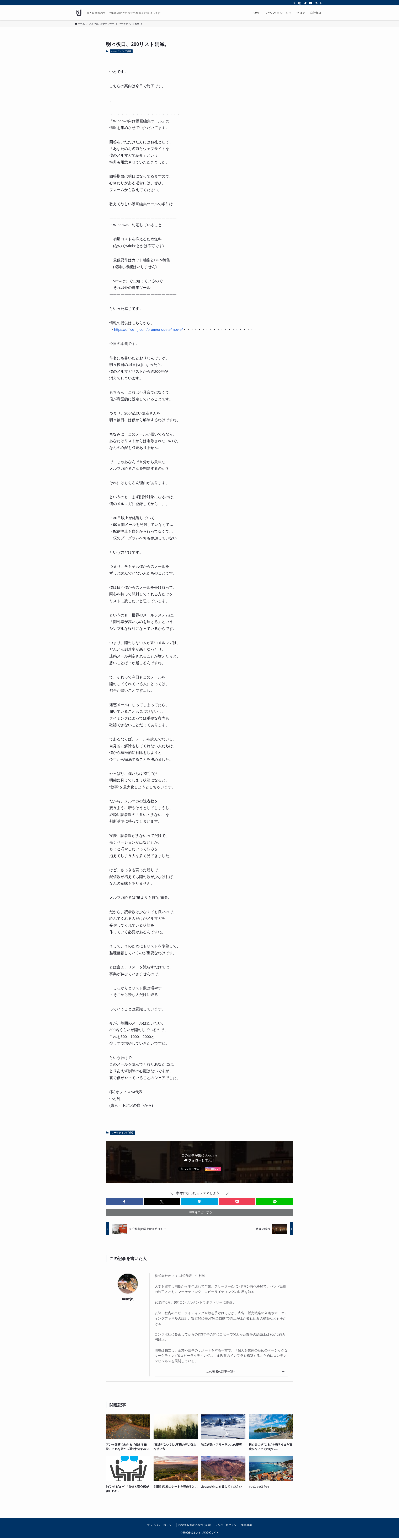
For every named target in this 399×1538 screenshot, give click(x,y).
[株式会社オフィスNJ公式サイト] (79, 13)
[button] (124, 1201)
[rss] (316, 3)
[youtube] (310, 3)
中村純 (127, 1299)
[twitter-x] (294, 3)
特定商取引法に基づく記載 (195, 1525)
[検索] (321, 3)
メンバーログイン (226, 1525)
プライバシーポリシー (160, 1525)
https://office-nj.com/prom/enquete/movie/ (148, 329)
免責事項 (246, 1525)
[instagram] (300, 3)
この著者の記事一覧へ (221, 1371)
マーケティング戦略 (121, 51)
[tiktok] (305, 3)
